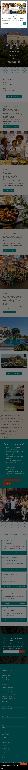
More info (3, 768)
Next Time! (23, 25)
